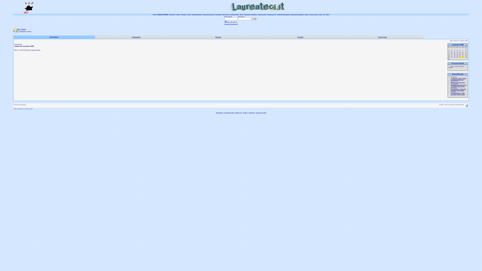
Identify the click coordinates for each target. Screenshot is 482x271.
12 (457, 53)
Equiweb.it (252, 112)
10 (451, 53)
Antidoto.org (238, 112)
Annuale (300, 37)
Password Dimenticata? (231, 24)
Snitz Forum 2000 (261, 112)
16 (449, 55)
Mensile (218, 37)
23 (449, 57)
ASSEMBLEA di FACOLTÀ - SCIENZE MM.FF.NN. (458, 85)
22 (466, 55)
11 (454, 53)
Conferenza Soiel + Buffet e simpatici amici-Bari (458, 79)
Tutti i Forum (21, 29)
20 (460, 55)
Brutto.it (245, 112)
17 (451, 55)
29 (466, 57)
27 (460, 57)
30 (449, 59)
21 (463, 55)
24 (451, 57)
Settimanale (136, 37)
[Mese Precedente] (450, 45)
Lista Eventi (382, 37)
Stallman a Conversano (458, 82)
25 (454, 57)
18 (454, 55)
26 (457, 57)
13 (460, 53)
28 (463, 57)
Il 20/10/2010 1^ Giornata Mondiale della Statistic (458, 89)
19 (457, 55)
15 (466, 53)
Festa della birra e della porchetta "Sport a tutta (458, 93)
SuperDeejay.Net (229, 112)
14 (463, 53)
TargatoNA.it (219, 112)
